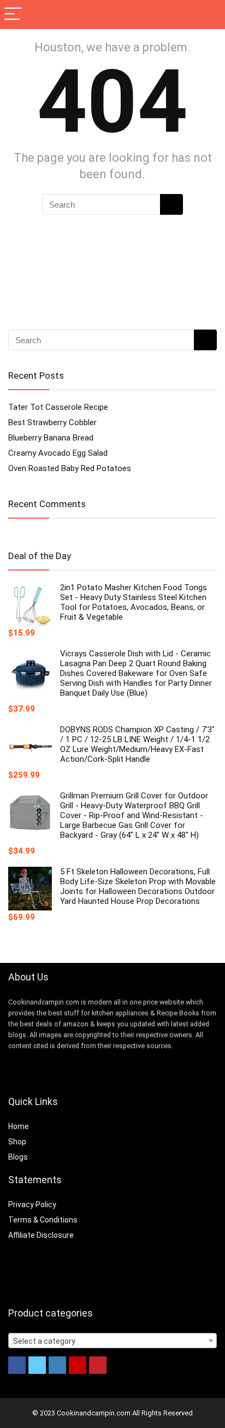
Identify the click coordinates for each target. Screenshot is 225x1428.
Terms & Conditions (43, 1219)
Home (18, 1126)
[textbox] (112, 1341)
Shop (17, 1141)
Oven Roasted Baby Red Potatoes (69, 468)
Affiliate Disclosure (41, 1235)
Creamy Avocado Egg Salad (58, 453)
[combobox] (112, 1340)
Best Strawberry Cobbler (52, 422)
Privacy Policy (32, 1204)
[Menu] (13, 14)
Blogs (18, 1157)
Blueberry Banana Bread (50, 438)
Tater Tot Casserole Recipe (58, 407)
